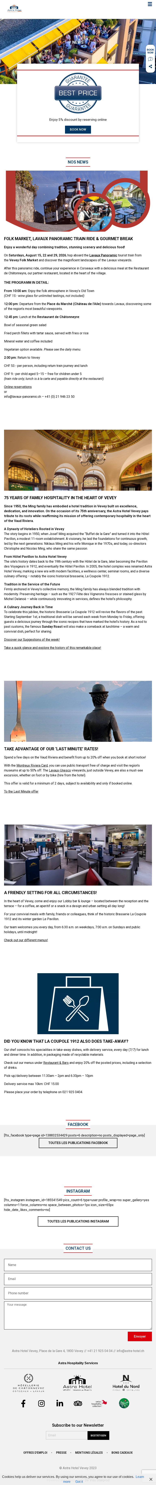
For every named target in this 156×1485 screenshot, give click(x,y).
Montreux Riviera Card (32, 765)
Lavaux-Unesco (60, 770)
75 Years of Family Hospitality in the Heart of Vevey (60, 497)
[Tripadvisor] (78, 1403)
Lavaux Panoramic (103, 255)
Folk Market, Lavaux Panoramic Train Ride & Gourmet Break (68, 238)
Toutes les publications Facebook (78, 1143)
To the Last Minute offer (21, 791)
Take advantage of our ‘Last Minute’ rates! (51, 748)
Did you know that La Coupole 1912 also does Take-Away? (66, 1041)
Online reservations (18, 387)
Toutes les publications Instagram (78, 1221)
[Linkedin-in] (59, 1403)
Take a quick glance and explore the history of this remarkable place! (52, 648)
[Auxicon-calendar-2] (150, 51)
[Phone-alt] (150, 59)
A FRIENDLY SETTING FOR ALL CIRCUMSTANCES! (50, 892)
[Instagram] (41, 1403)
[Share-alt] (150, 66)
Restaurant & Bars (56, 1063)
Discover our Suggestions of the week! (32, 640)
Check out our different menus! (26, 940)
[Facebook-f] (23, 1403)
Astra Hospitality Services (78, 1363)
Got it (79, 1481)
